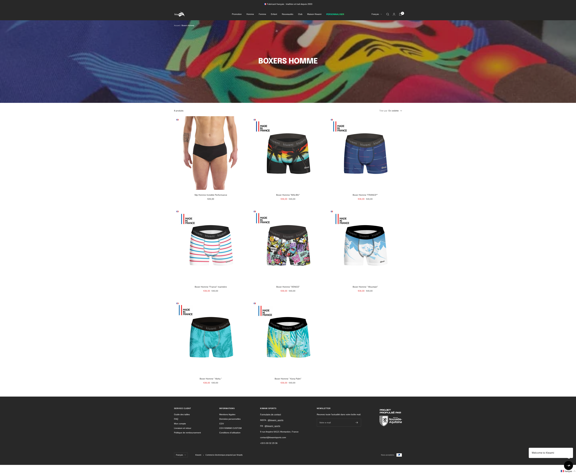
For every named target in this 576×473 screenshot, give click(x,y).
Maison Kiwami (314, 14)
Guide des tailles (182, 414)
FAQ (176, 419)
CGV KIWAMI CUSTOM (230, 428)
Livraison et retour (182, 428)
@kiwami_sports (275, 420)
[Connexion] (394, 14)
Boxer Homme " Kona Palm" (288, 378)
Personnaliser (335, 14)
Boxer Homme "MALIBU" (288, 195)
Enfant (274, 14)
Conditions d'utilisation (229, 432)
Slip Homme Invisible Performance (210, 195)
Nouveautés (287, 14)
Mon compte (180, 423)
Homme (250, 14)
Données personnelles (230, 419)
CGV (221, 423)
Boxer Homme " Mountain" (365, 287)
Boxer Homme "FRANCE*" (365, 195)
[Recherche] (387, 14)
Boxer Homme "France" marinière (211, 287)
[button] (568, 471)
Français (375, 14)
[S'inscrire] (357, 422)
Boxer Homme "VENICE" (288, 287)
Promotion (237, 14)
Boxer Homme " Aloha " (211, 378)
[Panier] (400, 14)
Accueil (177, 25)
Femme (262, 14)
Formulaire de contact (270, 414)
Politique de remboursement (187, 432)
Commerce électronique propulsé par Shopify (224, 455)
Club (300, 14)
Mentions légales (227, 414)
